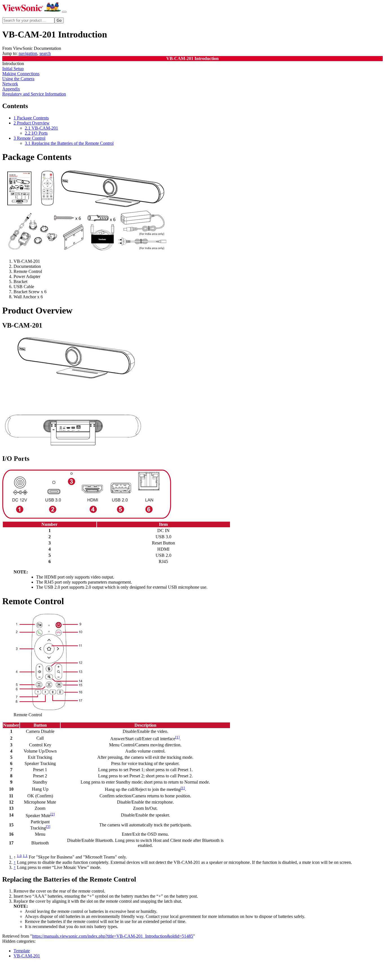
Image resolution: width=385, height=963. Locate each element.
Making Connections (20, 73)
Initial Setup (13, 68)
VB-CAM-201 (27, 955)
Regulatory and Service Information (34, 94)
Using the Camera (18, 78)
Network (10, 83)
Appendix (11, 88)
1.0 (19, 855)
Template (22, 950)
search (45, 53)
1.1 (25, 855)
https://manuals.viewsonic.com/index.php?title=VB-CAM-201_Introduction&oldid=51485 (112, 936)
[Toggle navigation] (64, 12)
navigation (28, 53)
